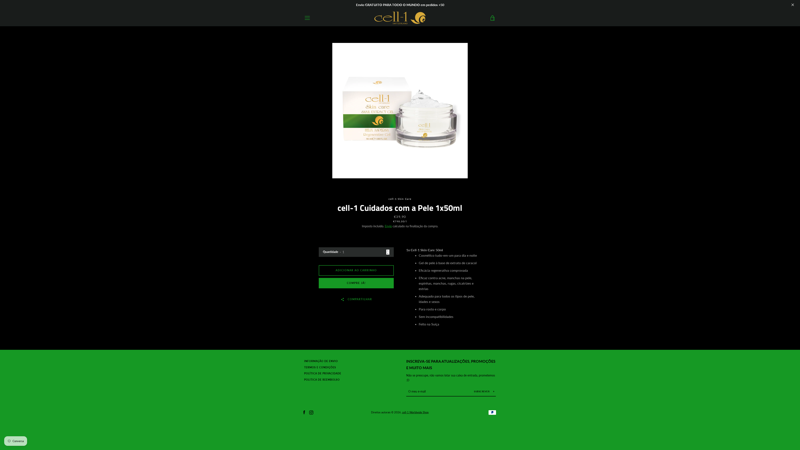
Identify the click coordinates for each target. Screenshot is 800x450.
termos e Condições (320, 367)
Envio (388, 226)
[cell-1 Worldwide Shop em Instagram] (311, 412)
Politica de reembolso (322, 379)
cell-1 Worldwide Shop (415, 412)
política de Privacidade (322, 373)
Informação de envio (321, 361)
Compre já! (356, 283)
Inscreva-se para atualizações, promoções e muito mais (450, 364)
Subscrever (482, 391)
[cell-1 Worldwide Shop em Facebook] (304, 412)
